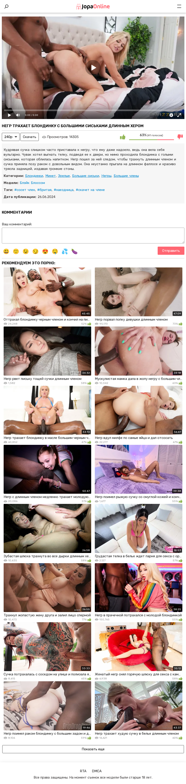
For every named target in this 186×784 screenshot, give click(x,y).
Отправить (171, 251)
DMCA (97, 771)
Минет (50, 176)
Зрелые (64, 176)
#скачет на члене (90, 190)
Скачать (29, 137)
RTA (83, 771)
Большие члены (126, 176)
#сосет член (24, 190)
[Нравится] (123, 137)
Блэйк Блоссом (32, 183)
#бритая (44, 190)
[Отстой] (180, 137)
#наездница (63, 190)
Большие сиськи (85, 176)
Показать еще (93, 749)
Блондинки (34, 176)
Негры (106, 176)
